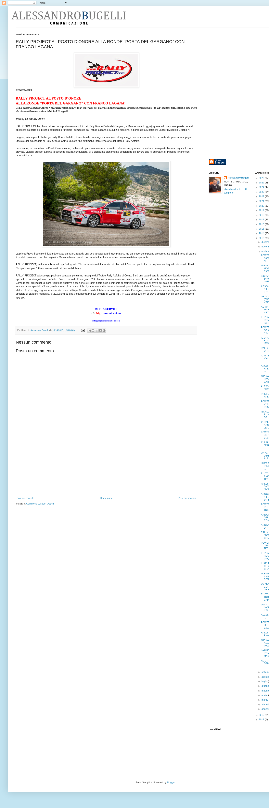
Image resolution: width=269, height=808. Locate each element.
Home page (106, 498)
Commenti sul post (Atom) (40, 503)
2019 (262, 210)
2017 (262, 219)
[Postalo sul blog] (93, 331)
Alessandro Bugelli (238, 177)
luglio (265, 681)
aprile (265, 695)
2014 (262, 233)
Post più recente (25, 498)
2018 (262, 215)
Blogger (171, 782)
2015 (262, 228)
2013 (262, 238)
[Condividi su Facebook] (100, 331)
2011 (262, 719)
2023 (262, 192)
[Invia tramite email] (89, 331)
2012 (262, 715)
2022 (262, 196)
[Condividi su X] (97, 331)
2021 (262, 201)
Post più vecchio (187, 498)
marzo (265, 699)
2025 (262, 182)
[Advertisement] (106, 467)
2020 (262, 205)
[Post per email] (82, 330)
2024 (262, 187)
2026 (262, 178)
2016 (262, 224)
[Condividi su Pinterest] (104, 331)
